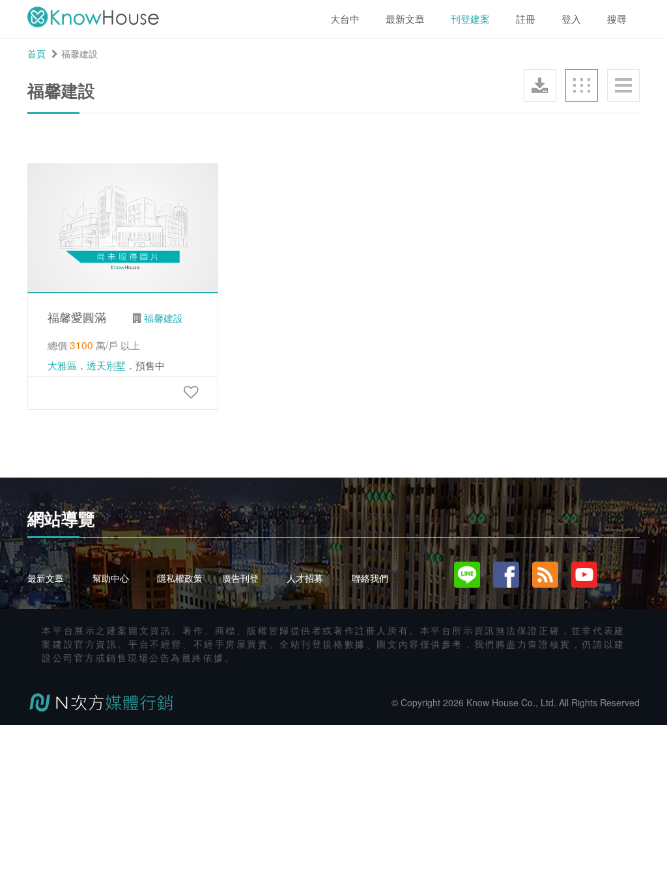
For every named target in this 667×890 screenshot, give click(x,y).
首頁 (36, 53)
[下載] (540, 85)
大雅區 (62, 365)
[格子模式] (581, 85)
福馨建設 (163, 317)
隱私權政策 (180, 577)
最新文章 (45, 577)
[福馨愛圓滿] (191, 390)
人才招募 (305, 577)
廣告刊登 (240, 577)
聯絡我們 (370, 577)
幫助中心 (110, 577)
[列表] (623, 85)
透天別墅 (106, 365)
